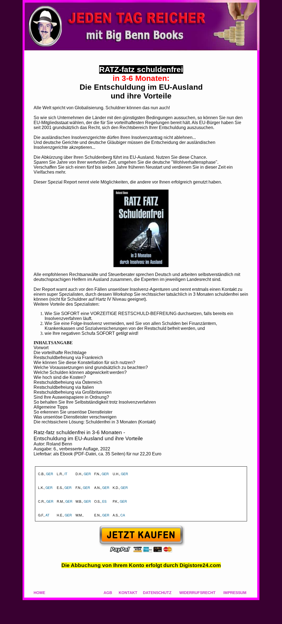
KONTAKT (128, 592)
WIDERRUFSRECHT (197, 592)
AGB (108, 592)
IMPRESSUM (234, 592)
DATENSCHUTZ (157, 592)
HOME (39, 592)
